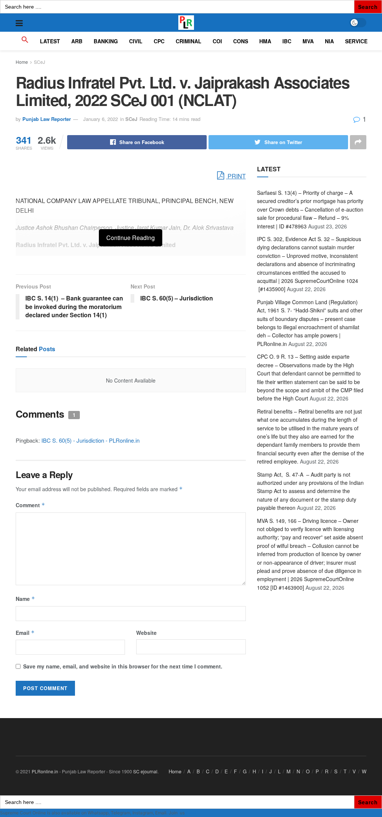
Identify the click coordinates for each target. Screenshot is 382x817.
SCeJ (39, 62)
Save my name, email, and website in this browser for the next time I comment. (122, 666)
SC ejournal (145, 771)
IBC (286, 41)
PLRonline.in (45, 771)
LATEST (50, 41)
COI (217, 41)
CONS (240, 41)
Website (146, 632)
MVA (308, 41)
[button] (25, 41)
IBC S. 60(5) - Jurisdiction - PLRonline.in (90, 440)
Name (25, 598)
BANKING (106, 41)
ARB (76, 41)
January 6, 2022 (100, 118)
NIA (329, 41)
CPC (159, 41)
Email (25, 632)
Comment (30, 505)
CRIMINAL (188, 41)
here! (191, 813)
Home (22, 62)
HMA (265, 41)
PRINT (236, 176)
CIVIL (136, 41)
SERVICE (356, 41)
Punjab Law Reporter (46, 118)
